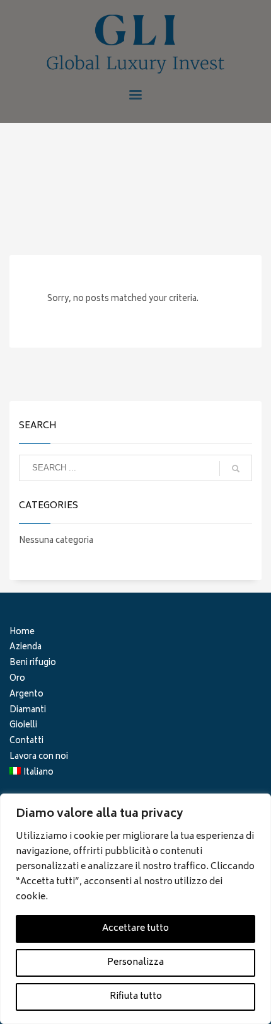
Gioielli (23, 726)
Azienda (25, 648)
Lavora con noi (38, 758)
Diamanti (27, 711)
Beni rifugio (32, 664)
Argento (26, 695)
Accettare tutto (135, 928)
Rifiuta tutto (136, 996)
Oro (17, 679)
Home (22, 633)
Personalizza (135, 962)
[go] (235, 468)
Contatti (26, 742)
